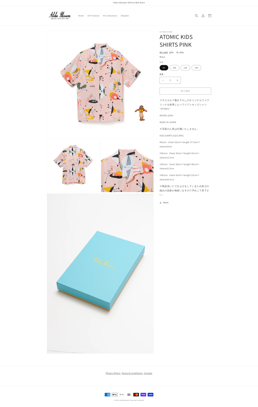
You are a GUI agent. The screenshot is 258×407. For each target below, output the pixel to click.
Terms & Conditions (132, 373)
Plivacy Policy (113, 373)
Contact (148, 373)
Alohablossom (124, 400)
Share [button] (166, 202)
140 (196, 67)
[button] (196, 15)
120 (185, 67)
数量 (162, 74)
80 (164, 67)
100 (174, 67)
